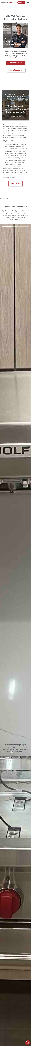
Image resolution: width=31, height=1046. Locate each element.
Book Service (21, 2)
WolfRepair (6, 2)
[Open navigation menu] (28, 2)
